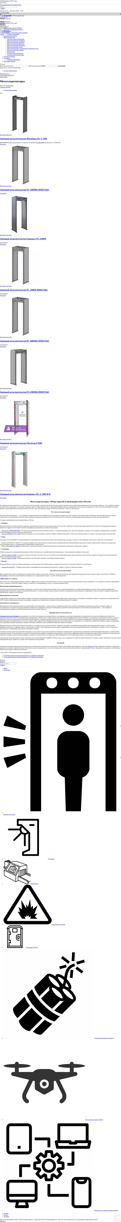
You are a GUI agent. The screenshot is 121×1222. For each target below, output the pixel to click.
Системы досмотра (9, 56)
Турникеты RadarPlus (13, 59)
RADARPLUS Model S (14, 546)
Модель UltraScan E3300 (9, 555)
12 (7, 85)
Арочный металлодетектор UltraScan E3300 (21, 443)
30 (10, 85)
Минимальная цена (6, 66)
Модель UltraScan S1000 (9, 558)
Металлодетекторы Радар (14, 47)
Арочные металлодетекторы (15, 39)
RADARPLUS (4, 575)
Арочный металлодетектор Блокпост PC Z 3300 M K (25, 494)
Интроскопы (7, 31)
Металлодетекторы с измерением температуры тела (22, 48)
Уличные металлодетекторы (15, 55)
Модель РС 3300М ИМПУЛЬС (11, 530)
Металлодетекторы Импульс (15, 44)
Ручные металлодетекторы (15, 53)
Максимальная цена (35, 66)
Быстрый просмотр (6, 135)
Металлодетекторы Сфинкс (15, 50)
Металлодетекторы (9, 37)
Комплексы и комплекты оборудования (15, 32)
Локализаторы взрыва (10, 36)
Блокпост (90, 646)
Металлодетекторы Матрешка (16, 45)
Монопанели (11, 51)
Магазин (8, 15)
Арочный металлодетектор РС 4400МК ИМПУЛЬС (24, 341)
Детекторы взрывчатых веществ (13, 29)
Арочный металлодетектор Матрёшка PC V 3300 (23, 138)
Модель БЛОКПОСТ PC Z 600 (11, 534)
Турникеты (7, 58)
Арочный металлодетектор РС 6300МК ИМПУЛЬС (24, 392)
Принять (2, 1221)
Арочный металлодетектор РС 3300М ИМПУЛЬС (24, 290)
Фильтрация (62, 66)
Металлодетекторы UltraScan (16, 40)
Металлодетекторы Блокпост (16, 42)
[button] (3, 144)
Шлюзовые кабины (9, 61)
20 (8, 85)
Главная (2, 15)
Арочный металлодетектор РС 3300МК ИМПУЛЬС (24, 190)
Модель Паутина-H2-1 (8, 567)
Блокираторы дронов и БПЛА (13, 28)
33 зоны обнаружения (10, 90)
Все (12, 85)
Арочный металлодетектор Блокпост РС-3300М (23, 239)
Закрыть (2, 23)
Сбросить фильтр (5, 87)
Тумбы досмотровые (13, 34)
